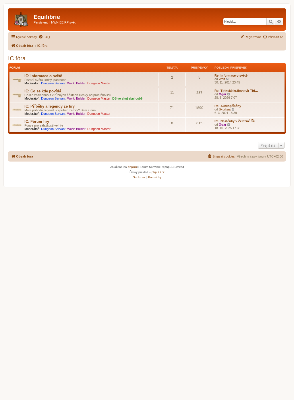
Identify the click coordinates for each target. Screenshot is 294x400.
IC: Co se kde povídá (42, 91)
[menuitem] (44, 37)
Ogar (222, 94)
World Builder (76, 83)
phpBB (132, 166)
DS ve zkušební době (127, 98)
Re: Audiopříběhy (227, 106)
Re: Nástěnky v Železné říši (234, 121)
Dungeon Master (99, 83)
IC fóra (17, 58)
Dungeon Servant (53, 83)
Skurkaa (225, 109)
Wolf (222, 79)
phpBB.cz (158, 172)
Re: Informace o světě (230, 75)
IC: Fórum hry (36, 121)
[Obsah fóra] (21, 18)
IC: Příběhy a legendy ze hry (49, 106)
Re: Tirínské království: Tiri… (236, 90)
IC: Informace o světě (43, 76)
